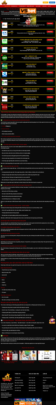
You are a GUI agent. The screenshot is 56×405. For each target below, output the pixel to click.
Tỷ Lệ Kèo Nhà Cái (22, 6)
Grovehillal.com (4, 383)
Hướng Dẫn (44, 6)
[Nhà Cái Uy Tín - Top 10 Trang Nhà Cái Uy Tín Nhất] (6, 2)
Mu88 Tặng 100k (32, 387)
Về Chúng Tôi (17, 377)
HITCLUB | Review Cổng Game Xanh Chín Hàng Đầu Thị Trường (46, 362)
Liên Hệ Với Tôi (18, 387)
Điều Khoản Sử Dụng (19, 382)
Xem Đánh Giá (50, 25)
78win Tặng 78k (32, 377)
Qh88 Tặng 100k (32, 385)
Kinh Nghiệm (38, 6)
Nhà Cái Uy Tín (7, 6)
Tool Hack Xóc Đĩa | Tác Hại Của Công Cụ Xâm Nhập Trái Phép (9, 362)
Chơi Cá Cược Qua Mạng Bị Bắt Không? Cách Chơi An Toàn (27, 362)
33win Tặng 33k (32, 380)
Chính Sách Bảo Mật (19, 380)
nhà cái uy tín (6, 11)
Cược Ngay (50, 23)
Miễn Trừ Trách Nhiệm (19, 385)
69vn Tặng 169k (32, 382)
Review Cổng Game (30, 6)
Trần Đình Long (18, 390)
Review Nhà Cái (14, 6)
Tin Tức (49, 6)
